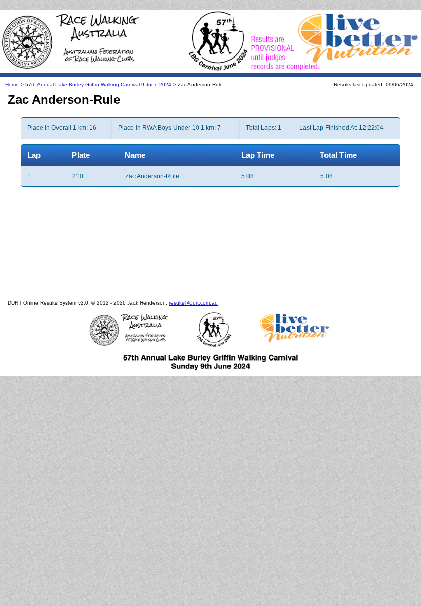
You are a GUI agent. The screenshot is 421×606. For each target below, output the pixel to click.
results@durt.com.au (193, 303)
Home (12, 84)
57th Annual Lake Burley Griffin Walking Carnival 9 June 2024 (98, 84)
